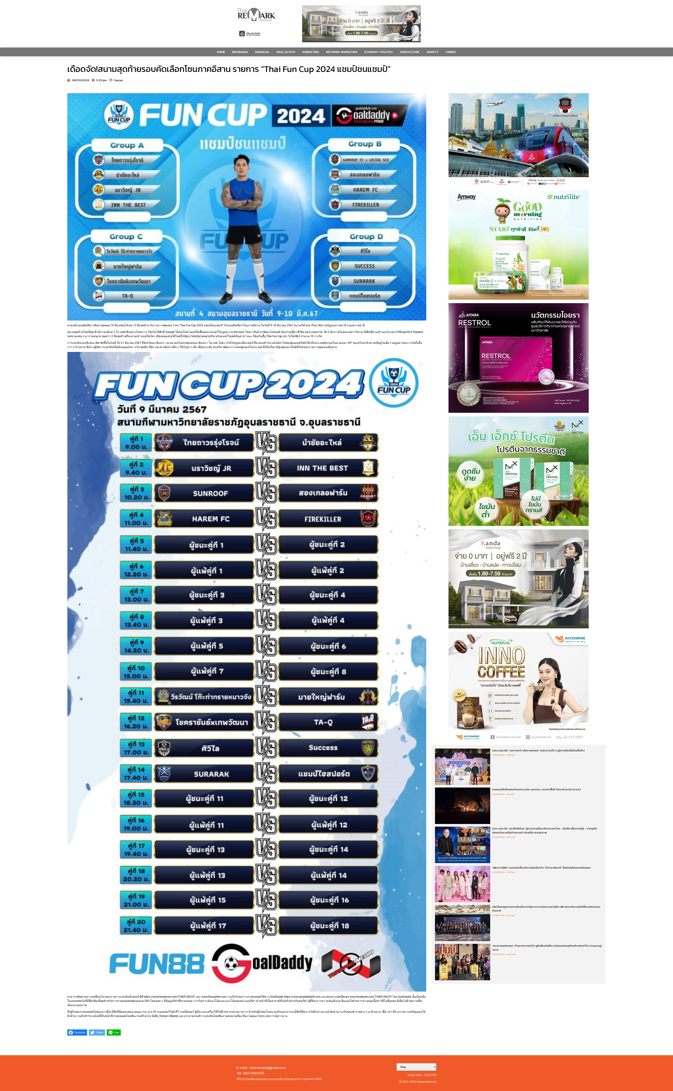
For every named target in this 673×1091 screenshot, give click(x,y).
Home (221, 52)
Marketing (310, 52)
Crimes (451, 52)
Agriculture (409, 52)
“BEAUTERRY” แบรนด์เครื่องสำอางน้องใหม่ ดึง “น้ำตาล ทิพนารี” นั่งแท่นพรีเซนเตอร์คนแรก (541, 868)
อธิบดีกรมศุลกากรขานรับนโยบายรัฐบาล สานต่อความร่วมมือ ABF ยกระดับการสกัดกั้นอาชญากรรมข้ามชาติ (546, 909)
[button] (361, 23)
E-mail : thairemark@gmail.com (261, 1067)
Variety (432, 52)
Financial (262, 52)
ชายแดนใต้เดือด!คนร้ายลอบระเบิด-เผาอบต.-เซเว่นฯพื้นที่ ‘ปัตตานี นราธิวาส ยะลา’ (537, 789)
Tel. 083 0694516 (250, 1073)
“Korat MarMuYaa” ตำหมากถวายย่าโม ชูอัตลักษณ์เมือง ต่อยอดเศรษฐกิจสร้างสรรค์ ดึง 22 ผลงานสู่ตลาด (547, 948)
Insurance (240, 52)
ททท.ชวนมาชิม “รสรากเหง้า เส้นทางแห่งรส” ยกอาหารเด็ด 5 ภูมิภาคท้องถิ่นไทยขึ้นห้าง (538, 750)
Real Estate (286, 52)
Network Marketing (341, 52)
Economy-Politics (378, 52)
